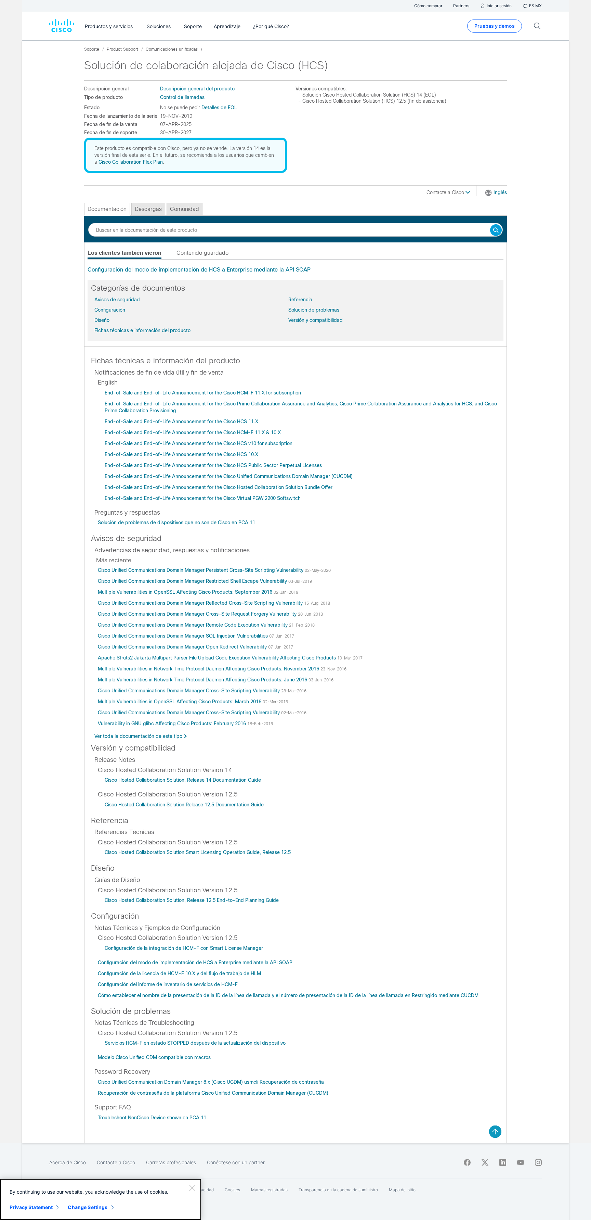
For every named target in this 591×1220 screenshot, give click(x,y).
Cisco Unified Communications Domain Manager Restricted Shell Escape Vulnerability (193, 581)
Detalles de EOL (219, 107)
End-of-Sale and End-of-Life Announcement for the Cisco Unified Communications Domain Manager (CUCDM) (229, 476)
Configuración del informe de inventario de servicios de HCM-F (168, 984)
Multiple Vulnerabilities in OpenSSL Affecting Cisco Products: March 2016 (180, 701)
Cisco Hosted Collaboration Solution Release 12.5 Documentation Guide (184, 804)
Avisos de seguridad (117, 299)
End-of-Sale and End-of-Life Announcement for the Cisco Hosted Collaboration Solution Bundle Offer (218, 487)
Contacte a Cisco (445, 192)
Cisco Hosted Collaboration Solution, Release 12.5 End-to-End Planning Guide (192, 900)
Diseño (101, 320)
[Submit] (496, 230)
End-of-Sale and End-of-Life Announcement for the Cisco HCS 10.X (181, 454)
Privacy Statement (31, 1207)
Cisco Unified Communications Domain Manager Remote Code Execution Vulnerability (193, 625)
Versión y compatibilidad (315, 320)
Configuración (109, 310)
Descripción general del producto (197, 88)
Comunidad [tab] (184, 209)
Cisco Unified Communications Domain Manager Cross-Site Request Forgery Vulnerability (198, 614)
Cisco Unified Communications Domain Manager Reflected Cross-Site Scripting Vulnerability (201, 603)
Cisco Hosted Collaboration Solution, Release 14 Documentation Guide (183, 780)
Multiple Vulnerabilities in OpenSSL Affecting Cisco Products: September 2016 (186, 592)
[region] (100, 1199)
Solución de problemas (313, 310)
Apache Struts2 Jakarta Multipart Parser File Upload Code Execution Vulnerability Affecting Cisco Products (217, 658)
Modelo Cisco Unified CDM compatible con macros (154, 1057)
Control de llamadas (182, 97)
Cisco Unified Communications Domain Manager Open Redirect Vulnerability (183, 647)
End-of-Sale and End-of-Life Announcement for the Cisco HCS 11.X (181, 421)
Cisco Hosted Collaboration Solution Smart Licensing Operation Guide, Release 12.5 (198, 852)
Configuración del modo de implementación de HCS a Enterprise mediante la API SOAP (199, 270)
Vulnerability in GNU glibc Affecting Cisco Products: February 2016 (172, 723)
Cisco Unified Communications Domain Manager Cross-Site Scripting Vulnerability (189, 690)
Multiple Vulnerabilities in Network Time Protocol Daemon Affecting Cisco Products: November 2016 (209, 668)
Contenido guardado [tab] (202, 253)
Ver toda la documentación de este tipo (138, 736)
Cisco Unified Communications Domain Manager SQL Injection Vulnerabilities (183, 636)
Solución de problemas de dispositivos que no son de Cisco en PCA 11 (176, 522)
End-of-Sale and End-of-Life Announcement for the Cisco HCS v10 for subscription (198, 443)
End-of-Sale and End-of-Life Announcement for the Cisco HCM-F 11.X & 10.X (193, 432)
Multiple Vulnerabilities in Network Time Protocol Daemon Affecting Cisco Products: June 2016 (203, 679)
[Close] (192, 1187)
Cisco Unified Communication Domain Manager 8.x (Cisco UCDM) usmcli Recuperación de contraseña (211, 1082)
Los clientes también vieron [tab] (124, 253)
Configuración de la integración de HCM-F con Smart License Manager (184, 948)
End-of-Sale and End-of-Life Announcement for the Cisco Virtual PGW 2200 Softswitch (203, 498)
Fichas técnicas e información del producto (142, 330)
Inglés (500, 192)
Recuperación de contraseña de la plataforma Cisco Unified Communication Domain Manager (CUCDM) (213, 1093)
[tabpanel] (295, 269)
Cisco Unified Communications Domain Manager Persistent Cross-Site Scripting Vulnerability (201, 570)
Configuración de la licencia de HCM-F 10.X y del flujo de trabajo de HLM (179, 973)
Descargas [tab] (148, 209)
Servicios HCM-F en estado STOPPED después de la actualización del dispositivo (195, 1043)
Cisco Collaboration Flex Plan (130, 162)
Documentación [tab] (107, 209)
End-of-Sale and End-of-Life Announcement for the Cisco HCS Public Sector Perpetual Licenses (213, 465)
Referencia (300, 299)
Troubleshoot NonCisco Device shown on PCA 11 (152, 1117)
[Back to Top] (495, 1131)
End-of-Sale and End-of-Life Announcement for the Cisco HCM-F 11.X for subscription (203, 392)
